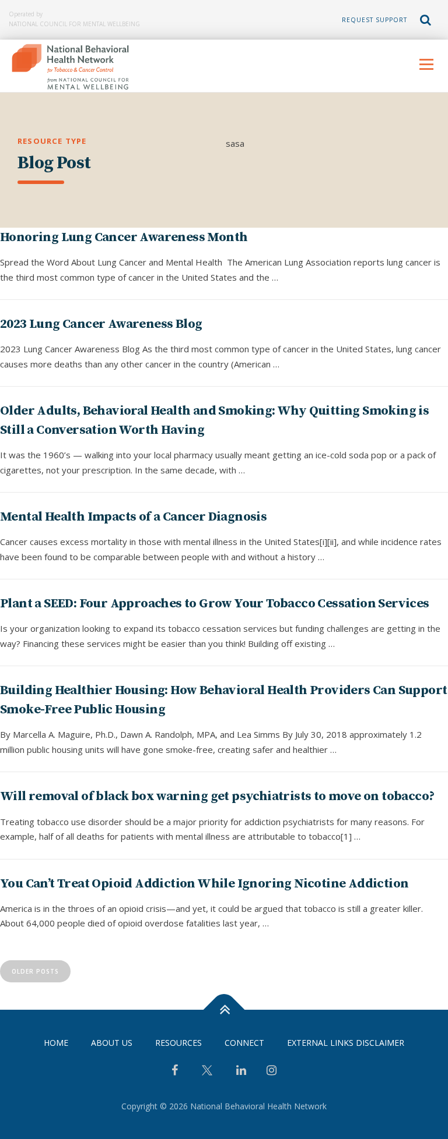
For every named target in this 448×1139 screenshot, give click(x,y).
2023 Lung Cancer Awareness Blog (101, 324)
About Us (111, 1042)
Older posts (35, 971)
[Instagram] (271, 1071)
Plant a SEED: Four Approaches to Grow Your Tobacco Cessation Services (214, 603)
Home (56, 1042)
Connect (244, 1042)
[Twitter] (207, 1074)
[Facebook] (175, 1071)
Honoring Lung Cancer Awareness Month (123, 237)
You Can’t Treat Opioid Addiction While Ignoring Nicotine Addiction (204, 884)
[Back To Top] (224, 1009)
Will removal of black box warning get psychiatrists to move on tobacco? (217, 796)
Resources (178, 1042)
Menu (426, 64)
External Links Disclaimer (345, 1042)
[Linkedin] (241, 1071)
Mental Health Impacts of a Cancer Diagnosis (133, 517)
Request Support (374, 20)
